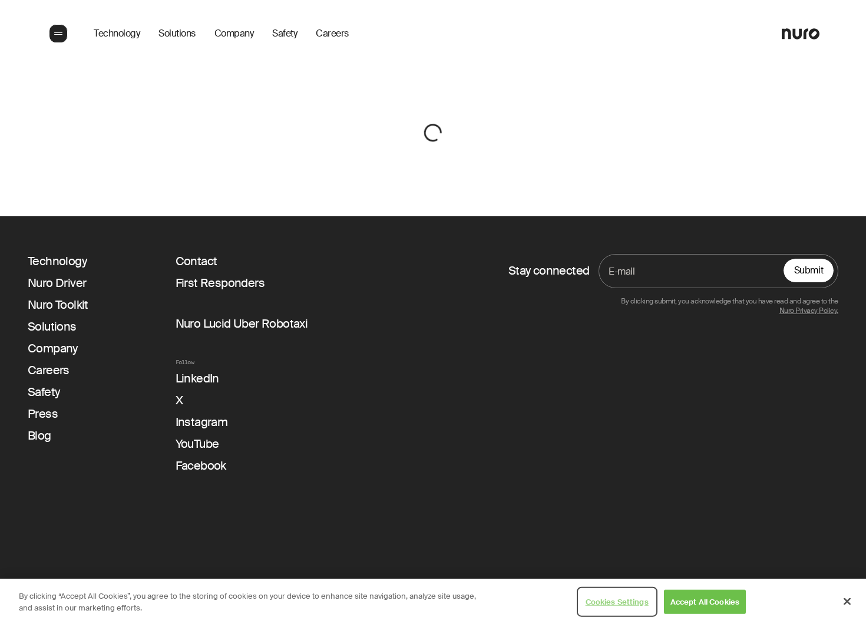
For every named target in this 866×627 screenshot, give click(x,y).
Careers (332, 33)
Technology (117, 33)
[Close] (847, 601)
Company (234, 33)
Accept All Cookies (704, 602)
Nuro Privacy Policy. (808, 310)
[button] (57, 33)
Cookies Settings (617, 602)
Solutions (177, 33)
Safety (284, 33)
